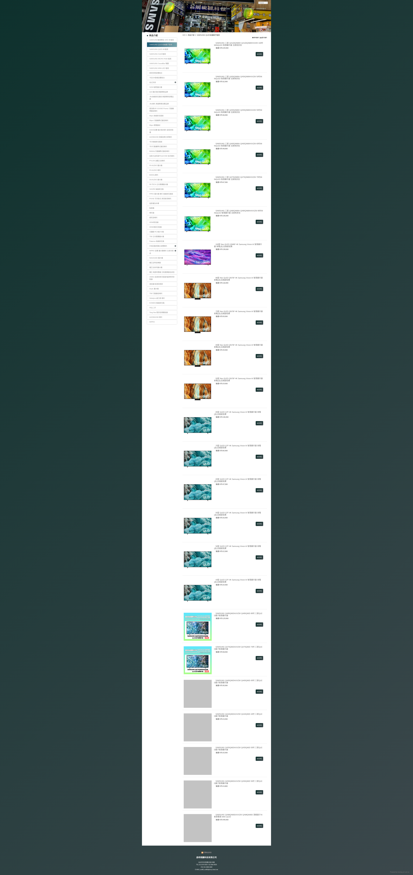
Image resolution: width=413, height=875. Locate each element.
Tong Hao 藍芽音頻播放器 (158, 312)
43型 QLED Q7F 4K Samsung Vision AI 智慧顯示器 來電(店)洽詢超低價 (237, 581)
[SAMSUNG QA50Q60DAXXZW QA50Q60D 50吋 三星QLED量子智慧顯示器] (197, 793)
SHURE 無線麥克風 (156, 189)
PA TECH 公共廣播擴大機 (158, 184)
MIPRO (152, 322)
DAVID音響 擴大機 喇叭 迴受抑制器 (161, 131)
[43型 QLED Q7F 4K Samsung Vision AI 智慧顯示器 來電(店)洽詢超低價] (197, 592)
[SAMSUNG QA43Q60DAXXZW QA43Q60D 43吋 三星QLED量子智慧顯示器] (197, 726)
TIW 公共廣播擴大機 (156, 236)
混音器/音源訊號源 (156, 284)
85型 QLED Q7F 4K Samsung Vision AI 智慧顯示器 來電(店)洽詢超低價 (237, 413)
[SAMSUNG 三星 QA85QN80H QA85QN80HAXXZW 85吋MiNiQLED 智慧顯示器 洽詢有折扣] (197, 223)
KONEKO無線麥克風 (156, 303)
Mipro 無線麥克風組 (156, 116)
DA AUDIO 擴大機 (155, 180)
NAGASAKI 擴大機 (156, 258)
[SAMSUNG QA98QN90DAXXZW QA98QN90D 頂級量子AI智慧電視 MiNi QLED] (197, 827)
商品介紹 (191, 35)
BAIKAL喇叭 (153, 175)
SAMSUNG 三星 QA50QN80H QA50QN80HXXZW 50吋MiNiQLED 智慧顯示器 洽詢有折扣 (238, 77)
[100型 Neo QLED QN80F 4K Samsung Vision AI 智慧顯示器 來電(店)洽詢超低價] (197, 257)
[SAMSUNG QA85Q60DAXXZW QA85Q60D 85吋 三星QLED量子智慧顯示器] (197, 626)
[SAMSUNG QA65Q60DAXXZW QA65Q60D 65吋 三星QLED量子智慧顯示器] (197, 693)
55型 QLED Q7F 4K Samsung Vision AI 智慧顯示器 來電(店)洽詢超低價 (237, 514)
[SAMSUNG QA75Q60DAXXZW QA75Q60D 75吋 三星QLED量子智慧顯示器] (197, 659)
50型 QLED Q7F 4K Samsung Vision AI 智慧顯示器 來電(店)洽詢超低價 (237, 547)
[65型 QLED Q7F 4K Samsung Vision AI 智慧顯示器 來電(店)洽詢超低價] (197, 491)
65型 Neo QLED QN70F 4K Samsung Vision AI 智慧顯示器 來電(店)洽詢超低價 (238, 346)
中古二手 (152, 308)
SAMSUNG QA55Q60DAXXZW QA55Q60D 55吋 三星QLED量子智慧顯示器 (238, 749)
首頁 (184, 35)
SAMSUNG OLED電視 (157, 54)
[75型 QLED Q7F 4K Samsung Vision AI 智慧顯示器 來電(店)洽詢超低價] (197, 458)
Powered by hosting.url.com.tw (399, 872)
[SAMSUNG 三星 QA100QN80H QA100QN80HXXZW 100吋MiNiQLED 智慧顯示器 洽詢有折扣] (197, 55)
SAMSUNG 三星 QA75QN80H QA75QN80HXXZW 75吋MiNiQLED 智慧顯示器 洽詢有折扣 (238, 178)
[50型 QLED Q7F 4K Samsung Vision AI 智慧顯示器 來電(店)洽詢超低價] (197, 559)
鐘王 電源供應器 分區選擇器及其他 (161, 272)
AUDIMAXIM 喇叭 (155, 317)
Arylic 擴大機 (154, 289)
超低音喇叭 (153, 217)
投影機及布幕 (154, 203)
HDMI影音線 (153, 222)
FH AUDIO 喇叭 (155, 170)
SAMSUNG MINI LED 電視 (159, 68)
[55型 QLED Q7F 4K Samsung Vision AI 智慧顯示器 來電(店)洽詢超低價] (197, 525)
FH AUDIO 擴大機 (155, 165)
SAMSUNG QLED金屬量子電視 (160, 45)
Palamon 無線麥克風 (156, 241)
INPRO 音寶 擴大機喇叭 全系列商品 (161, 252)
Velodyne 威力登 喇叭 (157, 298)
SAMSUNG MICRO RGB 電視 (160, 59)
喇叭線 (151, 213)
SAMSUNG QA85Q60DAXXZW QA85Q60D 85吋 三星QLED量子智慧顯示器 (238, 614)
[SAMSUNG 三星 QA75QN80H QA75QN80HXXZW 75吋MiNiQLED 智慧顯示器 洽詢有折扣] (197, 189)
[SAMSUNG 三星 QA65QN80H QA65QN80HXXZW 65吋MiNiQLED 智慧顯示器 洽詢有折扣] (197, 156)
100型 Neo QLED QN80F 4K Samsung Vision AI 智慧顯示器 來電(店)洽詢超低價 (238, 245)
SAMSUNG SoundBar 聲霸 (159, 63)
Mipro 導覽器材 (154, 125)
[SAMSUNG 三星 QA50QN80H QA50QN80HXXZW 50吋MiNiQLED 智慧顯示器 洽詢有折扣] (197, 89)
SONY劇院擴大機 (155, 87)
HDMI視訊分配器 (155, 227)
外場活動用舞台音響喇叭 (158, 246)
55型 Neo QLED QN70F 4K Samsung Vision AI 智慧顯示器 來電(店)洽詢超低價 (238, 379)
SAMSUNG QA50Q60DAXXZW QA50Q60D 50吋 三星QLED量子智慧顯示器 (238, 782)
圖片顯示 (264, 37)
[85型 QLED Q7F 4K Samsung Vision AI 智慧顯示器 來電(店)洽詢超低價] (197, 424)
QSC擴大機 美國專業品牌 (158, 92)
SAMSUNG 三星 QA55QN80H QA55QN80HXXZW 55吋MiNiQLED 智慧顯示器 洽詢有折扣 (238, 111)
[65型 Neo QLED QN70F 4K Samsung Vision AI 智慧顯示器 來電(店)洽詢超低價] (197, 357)
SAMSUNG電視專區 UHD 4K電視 (161, 40)
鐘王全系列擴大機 (155, 267)
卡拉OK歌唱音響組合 (157, 78)
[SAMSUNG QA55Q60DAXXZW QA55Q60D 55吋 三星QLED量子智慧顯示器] (197, 760)
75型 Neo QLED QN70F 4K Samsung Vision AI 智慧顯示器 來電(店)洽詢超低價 (238, 312)
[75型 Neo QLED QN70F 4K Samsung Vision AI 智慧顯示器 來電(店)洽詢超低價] (197, 324)
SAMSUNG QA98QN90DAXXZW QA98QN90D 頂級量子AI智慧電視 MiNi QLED (238, 816)
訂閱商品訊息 (207, 852)
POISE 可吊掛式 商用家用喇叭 (160, 199)
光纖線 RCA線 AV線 (156, 232)
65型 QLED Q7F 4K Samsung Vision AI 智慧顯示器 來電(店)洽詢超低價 (237, 480)
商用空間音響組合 (155, 73)
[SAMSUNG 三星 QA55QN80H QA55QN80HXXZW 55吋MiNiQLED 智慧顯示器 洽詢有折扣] (197, 122)
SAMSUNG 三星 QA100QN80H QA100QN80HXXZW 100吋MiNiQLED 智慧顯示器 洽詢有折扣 (238, 44)
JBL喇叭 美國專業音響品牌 (159, 104)
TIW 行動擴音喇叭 (155, 293)
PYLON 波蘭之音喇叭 (157, 161)
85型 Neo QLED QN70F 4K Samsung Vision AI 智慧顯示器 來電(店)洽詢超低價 (238, 279)
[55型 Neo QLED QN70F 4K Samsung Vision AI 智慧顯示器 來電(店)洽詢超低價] (197, 391)
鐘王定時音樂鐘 (155, 263)
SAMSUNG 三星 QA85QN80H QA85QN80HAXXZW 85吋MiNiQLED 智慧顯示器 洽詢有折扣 (238, 212)
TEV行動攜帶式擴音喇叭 (158, 146)
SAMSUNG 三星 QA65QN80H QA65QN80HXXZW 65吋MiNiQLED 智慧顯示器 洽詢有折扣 (238, 145)
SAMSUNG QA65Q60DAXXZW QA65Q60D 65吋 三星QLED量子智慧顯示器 (238, 681)
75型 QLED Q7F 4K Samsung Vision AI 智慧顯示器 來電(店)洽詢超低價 (237, 447)
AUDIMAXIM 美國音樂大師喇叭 (160, 137)
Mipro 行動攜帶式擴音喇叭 (158, 120)
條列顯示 (256, 37)
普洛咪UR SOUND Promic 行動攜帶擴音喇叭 (161, 110)
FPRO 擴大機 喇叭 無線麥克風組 (161, 194)
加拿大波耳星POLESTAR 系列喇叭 (161, 156)
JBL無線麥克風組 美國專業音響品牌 (161, 98)
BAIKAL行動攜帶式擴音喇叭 (159, 151)
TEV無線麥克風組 (155, 142)
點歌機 (151, 208)
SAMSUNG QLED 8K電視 (158, 49)
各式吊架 (152, 82)
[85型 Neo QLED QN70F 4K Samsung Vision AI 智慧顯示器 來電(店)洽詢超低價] (197, 290)
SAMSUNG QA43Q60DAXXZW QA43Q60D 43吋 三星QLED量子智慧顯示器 (238, 715)
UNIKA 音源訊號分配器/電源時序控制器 (161, 278)
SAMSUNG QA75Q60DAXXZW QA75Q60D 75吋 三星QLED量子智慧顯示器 (238, 648)
